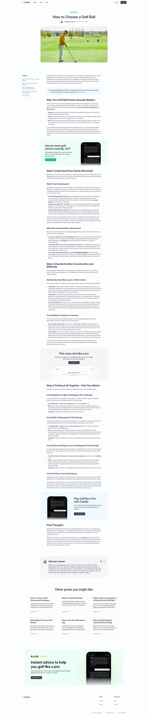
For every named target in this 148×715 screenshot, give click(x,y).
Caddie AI (84, 537)
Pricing (35, 2)
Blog (47, 2)
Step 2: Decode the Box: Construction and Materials (28, 88)
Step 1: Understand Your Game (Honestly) (29, 84)
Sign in (116, 704)
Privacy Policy (110, 712)
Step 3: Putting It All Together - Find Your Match (29, 92)
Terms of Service (97, 712)
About (41, 2)
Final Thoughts (25, 95)
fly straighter (64, 240)
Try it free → (82, 92)
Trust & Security (122, 712)
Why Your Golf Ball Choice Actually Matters (30, 79)
